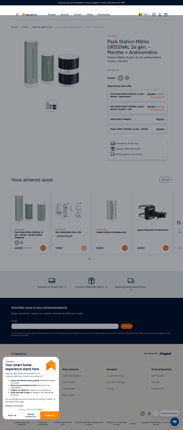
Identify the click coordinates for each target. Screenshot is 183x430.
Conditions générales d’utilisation (22, 423)
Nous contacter (71, 369)
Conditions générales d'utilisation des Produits (89, 423)
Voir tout (165, 179)
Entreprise (112, 369)
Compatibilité (69, 388)
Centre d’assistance (72, 375)
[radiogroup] (123, 78)
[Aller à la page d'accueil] (34, 14)
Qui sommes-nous (115, 375)
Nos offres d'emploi (116, 382)
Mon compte (69, 395)
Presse (110, 388)
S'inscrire (126, 326)
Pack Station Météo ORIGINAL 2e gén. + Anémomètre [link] (80, 27)
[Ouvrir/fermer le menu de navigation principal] (17, 14)
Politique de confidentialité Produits (117, 423)
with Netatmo (157, 375)
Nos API (155, 382)
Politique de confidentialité (42, 423)
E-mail (14, 321)
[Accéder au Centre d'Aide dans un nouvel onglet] (154, 14)
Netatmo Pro (157, 388)
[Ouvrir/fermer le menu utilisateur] (159, 14)
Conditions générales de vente (62, 423)
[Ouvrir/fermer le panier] (165, 14)
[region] (91, 2)
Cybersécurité (69, 382)
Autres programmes (161, 369)
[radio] (120, 78)
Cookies (133, 423)
